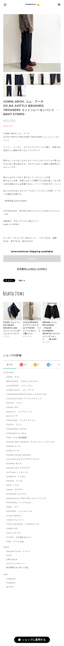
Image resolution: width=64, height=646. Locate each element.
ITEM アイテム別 (15, 541)
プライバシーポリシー (15, 563)
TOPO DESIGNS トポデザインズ (22, 524)
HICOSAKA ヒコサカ (16, 433)
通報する (22, 281)
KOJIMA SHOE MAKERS (18, 455)
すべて (10, 365)
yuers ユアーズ (13, 533)
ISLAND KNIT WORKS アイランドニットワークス (30, 442)
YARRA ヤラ (12, 528)
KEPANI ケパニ (13, 446)
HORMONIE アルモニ (16, 429)
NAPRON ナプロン (16, 476)
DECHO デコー (14, 403)
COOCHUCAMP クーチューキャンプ (23, 398)
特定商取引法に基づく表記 (17, 567)
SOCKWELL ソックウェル (18, 502)
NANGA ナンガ (14, 481)
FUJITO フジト (14, 424)
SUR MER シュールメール (19, 511)
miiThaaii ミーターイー (17, 472)
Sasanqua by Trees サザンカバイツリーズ (26, 498)
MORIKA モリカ (14, 463)
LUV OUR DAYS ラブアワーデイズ (22, 459)
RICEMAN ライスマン (16, 494)
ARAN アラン (13, 377)
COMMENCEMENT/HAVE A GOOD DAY (26, 394)
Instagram (11, 579)
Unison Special (13, 515)
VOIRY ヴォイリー (15, 520)
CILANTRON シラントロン (19, 385)
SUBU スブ (12, 507)
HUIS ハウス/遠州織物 (16, 437)
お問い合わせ (12, 559)
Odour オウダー (14, 489)
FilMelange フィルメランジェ (21, 420)
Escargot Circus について (18, 551)
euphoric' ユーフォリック (19, 411)
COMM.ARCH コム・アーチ (20, 390)
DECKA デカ (12, 407)
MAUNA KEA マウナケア (18, 468)
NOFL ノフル (12, 485)
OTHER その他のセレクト (19, 537)
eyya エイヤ (12, 416)
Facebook (11, 583)
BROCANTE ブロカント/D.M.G (22, 381)
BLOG (9, 555)
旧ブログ (10, 587)
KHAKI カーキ (13, 450)
